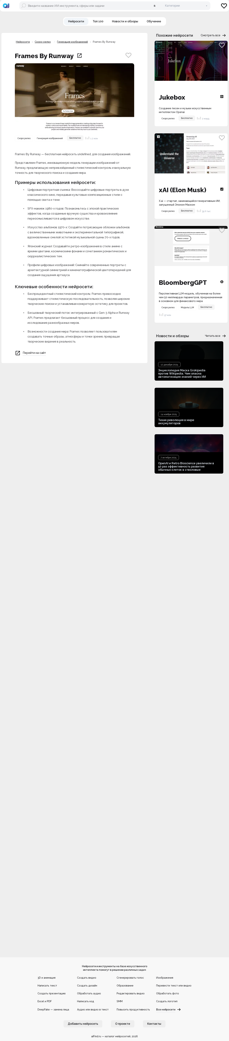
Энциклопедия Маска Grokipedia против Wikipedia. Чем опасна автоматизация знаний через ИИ (182, 373)
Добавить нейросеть (83, 1023)
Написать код (85, 1001)
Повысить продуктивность (133, 1009)
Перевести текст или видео (173, 985)
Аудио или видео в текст (93, 1009)
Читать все (212, 336)
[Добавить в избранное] (128, 55)
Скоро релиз (43, 41)
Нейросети (23, 41)
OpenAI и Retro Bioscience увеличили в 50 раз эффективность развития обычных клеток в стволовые (186, 466)
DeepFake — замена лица (53, 1009)
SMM (120, 1001)
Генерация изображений (72, 41)
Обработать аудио (89, 993)
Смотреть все (210, 35)
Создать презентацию (52, 993)
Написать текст (47, 985)
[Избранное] (224, 5)
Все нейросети (165, 1009)
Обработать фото (167, 993)
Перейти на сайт (34, 353)
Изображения (164, 977)
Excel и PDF (45, 1001)
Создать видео (86, 977)
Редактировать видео (131, 993)
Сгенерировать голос (130, 977)
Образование (125, 985)
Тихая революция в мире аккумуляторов (176, 421)
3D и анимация (46, 977)
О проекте (122, 1023)
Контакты (154, 1023)
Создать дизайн (87, 985)
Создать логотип (166, 1001)
